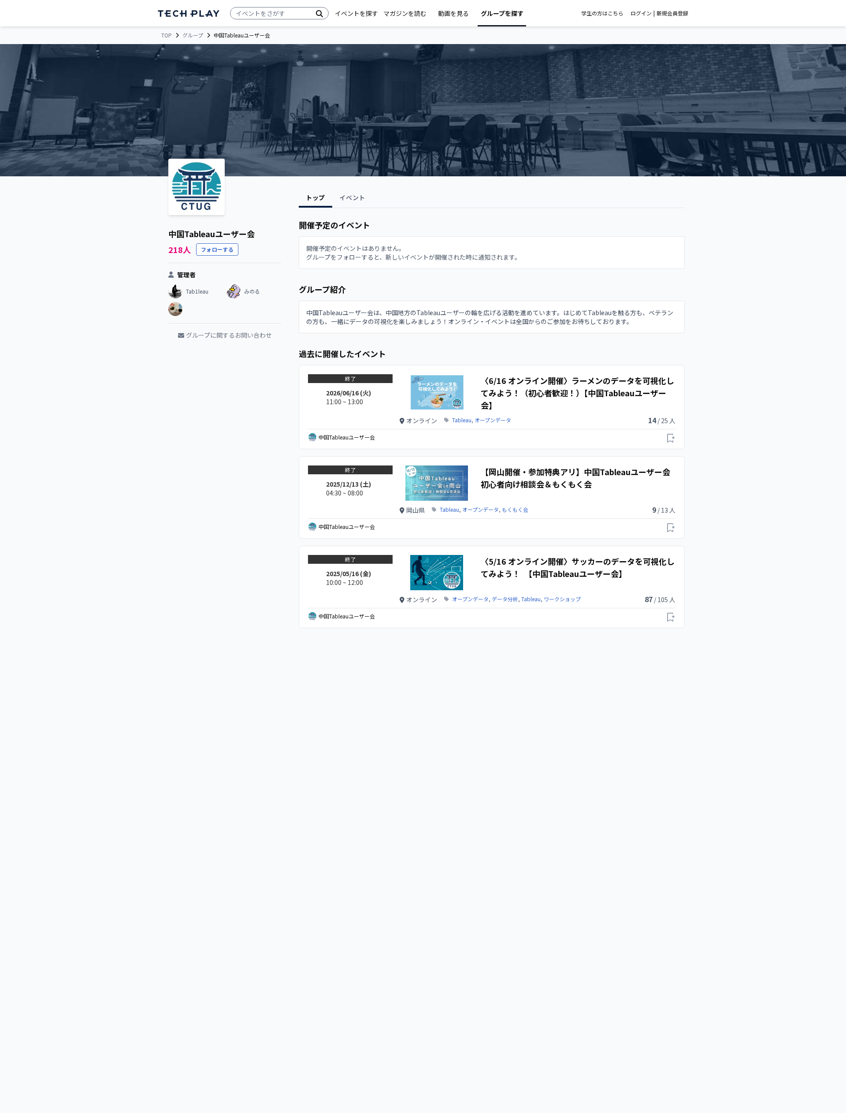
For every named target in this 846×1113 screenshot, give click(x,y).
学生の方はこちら (602, 13)
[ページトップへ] (188, 13)
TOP (166, 35)
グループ (192, 35)
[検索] (319, 13)
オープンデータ (493, 420)
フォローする (217, 249)
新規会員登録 (672, 13)
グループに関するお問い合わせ (229, 335)
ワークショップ (562, 599)
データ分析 (505, 599)
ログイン (641, 13)
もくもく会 (515, 509)
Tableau (461, 420)
